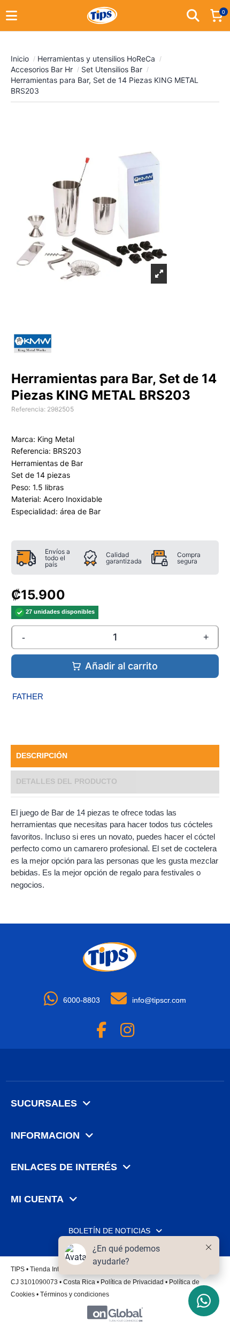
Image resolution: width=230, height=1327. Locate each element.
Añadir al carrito (121, 666)
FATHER (27, 696)
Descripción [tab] (41, 756)
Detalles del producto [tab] (66, 781)
